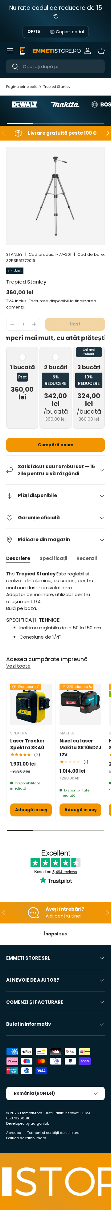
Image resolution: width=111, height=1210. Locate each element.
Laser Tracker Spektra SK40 (27, 744)
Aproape (13, 1132)
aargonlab (40, 1123)
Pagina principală (22, 86)
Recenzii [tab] (86, 558)
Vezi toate (18, 666)
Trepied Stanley (56, 86)
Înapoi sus (55, 934)
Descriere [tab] (18, 558)
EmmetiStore (31, 1112)
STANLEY (14, 254)
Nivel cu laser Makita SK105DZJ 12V (80, 748)
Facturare (38, 301)
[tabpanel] (55, 611)
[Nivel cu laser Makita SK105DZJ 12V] (80, 704)
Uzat (75, 324)
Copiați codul (70, 32)
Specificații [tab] (53, 558)
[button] (101, 51)
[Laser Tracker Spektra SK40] (31, 704)
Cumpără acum (55, 445)
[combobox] (55, 66)
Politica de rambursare (26, 1137)
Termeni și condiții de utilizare (53, 1132)
